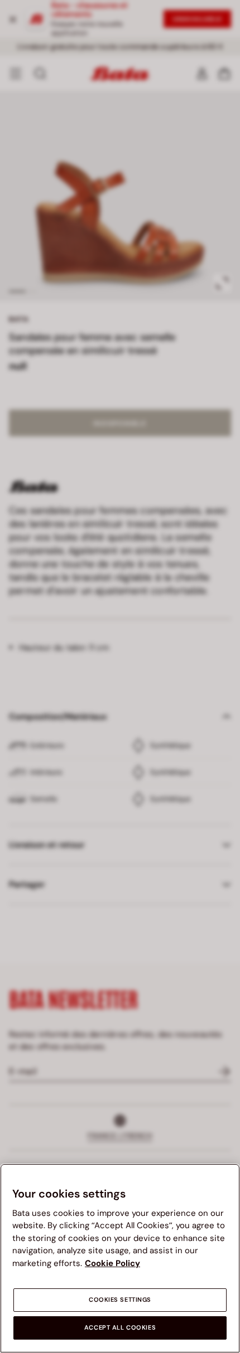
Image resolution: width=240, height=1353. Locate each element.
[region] (120, 1258)
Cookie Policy (112, 1263)
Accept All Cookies (120, 1327)
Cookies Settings (120, 1300)
